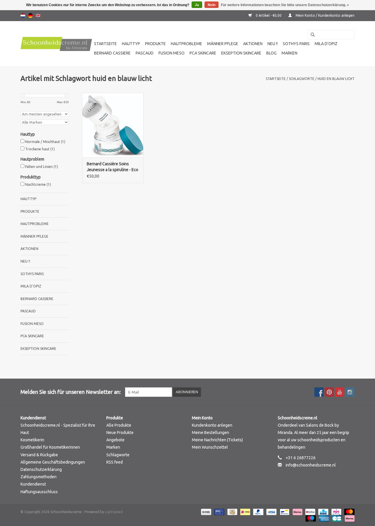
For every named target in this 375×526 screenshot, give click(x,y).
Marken (289, 53)
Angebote (115, 440)
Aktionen (252, 43)
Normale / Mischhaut (45, 142)
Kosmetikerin (32, 440)
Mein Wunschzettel (210, 447)
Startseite (105, 43)
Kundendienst (33, 484)
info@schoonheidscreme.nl (311, 465)
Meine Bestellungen (210, 432)
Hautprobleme (186, 43)
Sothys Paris (296, 43)
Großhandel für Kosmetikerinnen (50, 447)
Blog (271, 53)
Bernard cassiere (112, 53)
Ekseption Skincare (241, 53)
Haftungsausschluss (39, 491)
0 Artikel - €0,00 (268, 15)
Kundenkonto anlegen (212, 425)
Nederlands (23, 15)
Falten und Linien (41, 166)
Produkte (155, 43)
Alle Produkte (118, 425)
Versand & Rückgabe (39, 454)
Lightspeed (114, 512)
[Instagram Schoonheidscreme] (349, 392)
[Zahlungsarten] (205, 511)
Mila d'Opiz (326, 43)
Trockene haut (40, 149)
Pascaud (145, 53)
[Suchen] (310, 35)
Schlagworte (301, 79)
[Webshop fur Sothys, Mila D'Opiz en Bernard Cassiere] (56, 44)
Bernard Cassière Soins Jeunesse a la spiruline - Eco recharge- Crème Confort (112, 167)
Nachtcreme (38, 184)
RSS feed (114, 462)
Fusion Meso (171, 53)
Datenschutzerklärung (41, 469)
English (38, 15)
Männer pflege (222, 43)
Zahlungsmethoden (39, 476)
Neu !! (272, 43)
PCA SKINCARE (203, 53)
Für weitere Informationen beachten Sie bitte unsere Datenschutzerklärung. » (285, 5)
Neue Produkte (120, 432)
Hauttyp (131, 43)
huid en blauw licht (336, 79)
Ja (197, 5)
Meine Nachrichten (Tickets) (217, 440)
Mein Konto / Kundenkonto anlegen (324, 15)
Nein (211, 5)
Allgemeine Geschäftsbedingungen (53, 462)
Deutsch (30, 15)
